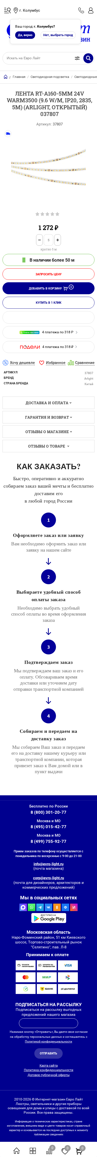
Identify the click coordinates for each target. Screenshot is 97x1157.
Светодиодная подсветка (50, 77)
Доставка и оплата (47, 402)
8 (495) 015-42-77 (48, 826)
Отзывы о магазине (47, 431)
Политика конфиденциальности (48, 1070)
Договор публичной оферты (49, 1075)
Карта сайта (49, 1065)
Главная (19, 77)
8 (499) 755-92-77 (48, 841)
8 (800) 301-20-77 (48, 812)
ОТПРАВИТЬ (48, 1053)
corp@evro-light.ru (48, 878)
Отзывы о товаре (47, 446)
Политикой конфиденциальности (48, 1041)
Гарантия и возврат (47, 417)
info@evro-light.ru (48, 864)
